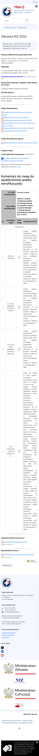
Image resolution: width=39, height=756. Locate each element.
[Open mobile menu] (36, 6)
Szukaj (27, 20)
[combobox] (15, 20)
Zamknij (37, 742)
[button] (33, 2)
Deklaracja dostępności (9, 632)
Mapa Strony (6, 637)
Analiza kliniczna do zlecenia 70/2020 (16, 117)
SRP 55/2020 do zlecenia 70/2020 (15, 542)
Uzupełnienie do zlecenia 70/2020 (15, 131)
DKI (19, 167)
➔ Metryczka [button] (6, 565)
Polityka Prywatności (8, 635)
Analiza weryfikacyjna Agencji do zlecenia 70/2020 (20, 142)
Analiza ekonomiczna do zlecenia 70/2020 (17, 120)
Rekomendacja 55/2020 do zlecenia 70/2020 (18, 554)
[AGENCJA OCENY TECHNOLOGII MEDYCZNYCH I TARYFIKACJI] (6, 11)
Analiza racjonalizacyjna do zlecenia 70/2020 (18, 128)
